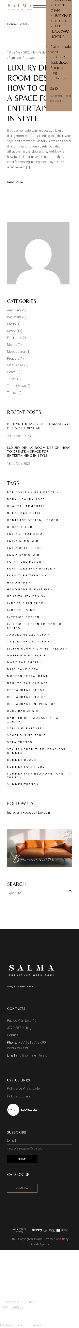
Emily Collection (24, 547)
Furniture (15, 58)
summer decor (21, 759)
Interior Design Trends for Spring (35, 626)
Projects (13, 358)
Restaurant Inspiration (31, 703)
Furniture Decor (24, 561)
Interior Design (23, 617)
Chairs (11, 324)
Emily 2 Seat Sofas (26, 533)
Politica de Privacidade (23, 1088)
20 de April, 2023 (19, 436)
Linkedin (30, 986)
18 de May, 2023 (19, 52)
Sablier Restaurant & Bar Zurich (34, 719)
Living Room (19, 648)
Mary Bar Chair (23, 662)
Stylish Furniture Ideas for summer (36, 751)
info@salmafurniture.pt (32, 1055)
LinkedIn (44, 812)
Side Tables (15, 365)
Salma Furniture (24, 728)
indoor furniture (25, 603)
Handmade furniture (28, 589)
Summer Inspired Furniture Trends (35, 775)
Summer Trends (23, 784)
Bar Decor (45, 492)
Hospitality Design (26, 596)
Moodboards (16, 352)
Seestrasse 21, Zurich (18, 1302)
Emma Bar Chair (23, 554)
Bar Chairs (14, 317)
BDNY (12, 499)
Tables (11, 379)
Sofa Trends (20, 742)
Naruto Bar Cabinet (27, 683)
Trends (12, 393)
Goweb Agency (39, 1244)
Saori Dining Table (26, 735)
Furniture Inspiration (30, 568)
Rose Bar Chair (22, 710)
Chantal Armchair (26, 506)
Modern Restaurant (27, 676)
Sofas (11, 372)
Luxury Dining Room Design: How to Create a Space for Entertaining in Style (38, 451)
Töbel (10, 1277)
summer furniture (26, 766)
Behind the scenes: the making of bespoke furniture (39, 425)
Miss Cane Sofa (23, 669)
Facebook (30, 812)
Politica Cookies (18, 1096)
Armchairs (14, 310)
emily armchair (23, 540)
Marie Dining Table (26, 655)
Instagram (14, 812)
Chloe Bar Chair (24, 513)
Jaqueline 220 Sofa (27, 634)
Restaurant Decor (26, 690)
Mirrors (12, 345)
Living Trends (50, 648)
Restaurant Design (26, 697)
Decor (11, 331)
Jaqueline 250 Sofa (27, 641)
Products (28, 58)
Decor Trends (21, 527)
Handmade (17, 582)
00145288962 (13, 1307)
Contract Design (24, 520)
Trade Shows (16, 386)
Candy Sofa (33, 499)
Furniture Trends (25, 575)
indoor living (21, 610)
